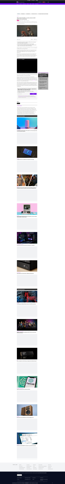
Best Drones (49, 467)
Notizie (18, 20)
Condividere (19, 39)
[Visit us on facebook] (40, 2)
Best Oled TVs (34, 467)
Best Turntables (40, 464)
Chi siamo (18, 479)
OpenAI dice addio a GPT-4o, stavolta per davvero (43, 85)
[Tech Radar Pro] (33, 0)
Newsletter (36, 39)
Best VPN (20, 464)
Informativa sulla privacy (20, 96)
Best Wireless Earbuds (41, 467)
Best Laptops (28, 464)
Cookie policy (41, 477)
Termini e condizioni (19, 477)
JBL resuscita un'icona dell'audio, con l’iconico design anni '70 (43, 88)
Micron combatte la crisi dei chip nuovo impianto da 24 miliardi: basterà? (43, 82)
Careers (33, 479)
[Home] (29, 0)
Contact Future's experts (27, 477)
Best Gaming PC (28, 467)
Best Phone (34, 464)
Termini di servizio (26, 95)
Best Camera (49, 464)
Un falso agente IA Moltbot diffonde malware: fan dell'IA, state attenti (43, 75)
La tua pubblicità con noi (27, 479)
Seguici (32, 39)
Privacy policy (34, 477)
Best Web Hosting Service (22, 467)
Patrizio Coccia (21, 20)
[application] (27, 66)
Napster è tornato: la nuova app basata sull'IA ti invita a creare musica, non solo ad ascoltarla (44, 79)
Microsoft (18, 103)
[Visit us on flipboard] (44, 2)
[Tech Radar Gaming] (36, 0)
